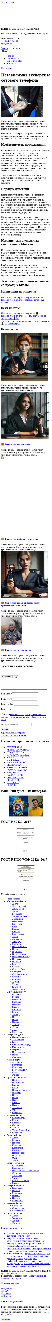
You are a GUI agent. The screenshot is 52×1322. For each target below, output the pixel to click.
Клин (14, 926)
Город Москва (13, 899)
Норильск (16, 1155)
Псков (15, 1055)
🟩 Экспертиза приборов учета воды (19, 539)
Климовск (17, 924)
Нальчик (16, 1198)
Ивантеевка (17, 921)
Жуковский (17, 919)
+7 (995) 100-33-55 (9, 41)
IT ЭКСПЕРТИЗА (15, 752)
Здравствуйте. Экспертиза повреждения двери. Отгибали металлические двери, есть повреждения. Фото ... (28, 1263)
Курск (15, 1012)
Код (15, 677)
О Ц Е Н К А (13, 760)
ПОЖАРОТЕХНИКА (17, 770)
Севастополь (18, 1208)
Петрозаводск (18, 1052)
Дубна (15, 911)
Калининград (18, 1047)
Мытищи (16, 944)
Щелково (16, 987)
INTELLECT (13, 782)
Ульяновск (17, 1107)
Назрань (16, 1195)
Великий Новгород (21, 1044)
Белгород (16, 994)
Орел (14, 1017)
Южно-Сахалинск (20, 1180)
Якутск (15, 1183)
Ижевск (16, 1080)
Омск (14, 1158)
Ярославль (17, 1032)
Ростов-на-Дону (19, 1070)
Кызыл (15, 1150)
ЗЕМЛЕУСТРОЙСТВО (18, 757)
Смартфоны (6, 68)
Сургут (15, 1125)
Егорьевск (17, 914)
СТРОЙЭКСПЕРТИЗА (18, 755)
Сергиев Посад (19, 969)
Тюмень (16, 1127)
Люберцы (16, 941)
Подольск (16, 959)
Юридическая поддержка (13, 732)
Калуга (15, 1007)
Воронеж (16, 1002)
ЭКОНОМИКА (14, 765)
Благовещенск (19, 1165)
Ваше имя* (6, 699)
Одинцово (17, 951)
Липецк (16, 1014)
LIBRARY (12, 785)
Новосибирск (18, 1153)
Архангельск (18, 1039)
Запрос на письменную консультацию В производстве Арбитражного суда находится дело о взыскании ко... (29, 1248)
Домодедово (18, 909)
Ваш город (6, 709)
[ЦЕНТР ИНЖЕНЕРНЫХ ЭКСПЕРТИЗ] (12, 24)
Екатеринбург (18, 1117)
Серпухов (16, 972)
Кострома (16, 1009)
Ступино (16, 977)
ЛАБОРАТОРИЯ (15, 775)
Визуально (6, 677)
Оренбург (16, 1092)
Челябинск (17, 1133)
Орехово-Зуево (19, 954)
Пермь (15, 1097)
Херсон (15, 1216)
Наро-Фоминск (19, 946)
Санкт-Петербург (20, 1037)
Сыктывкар (17, 1057)
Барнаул (16, 1140)
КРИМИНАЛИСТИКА (18, 750)
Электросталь (18, 989)
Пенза (15, 1095)
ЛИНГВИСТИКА (15, 777)
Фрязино (16, 979)
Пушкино (16, 961)
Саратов (16, 1105)
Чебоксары (17, 1112)
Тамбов (15, 1024)
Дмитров (16, 904)
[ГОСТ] (26, 853)
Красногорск (18, 934)
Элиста (15, 1075)
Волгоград (17, 1065)
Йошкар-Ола (18, 1082)
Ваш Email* (6, 694)
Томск (15, 1160)
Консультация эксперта (12, 1228)
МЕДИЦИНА (13, 772)
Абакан (15, 1138)
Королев (16, 931)
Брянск (15, 997)
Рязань (15, 1019)
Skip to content (7, 2)
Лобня (15, 936)
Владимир (17, 999)
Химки (15, 982)
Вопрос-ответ (13, 58)
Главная (10, 56)
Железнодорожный (21, 916)
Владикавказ (18, 1188)
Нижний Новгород (21, 1090)
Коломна (16, 929)
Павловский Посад (21, 956)
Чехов (15, 984)
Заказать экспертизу (10, 48)
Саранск (16, 1102)
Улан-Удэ (16, 1173)
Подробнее (6, 1314)
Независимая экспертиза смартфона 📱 (19, 313)
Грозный (16, 1190)
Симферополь (18, 1210)
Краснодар (17, 1067)
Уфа (14, 1110)
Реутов (15, 966)
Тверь (15, 1027)
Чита (14, 1178)
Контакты (11, 63)
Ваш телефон (7, 704)
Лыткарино (17, 939)
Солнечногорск (19, 974)
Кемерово (16, 1145)
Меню (4, 51)
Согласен (6, 1319)
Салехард (16, 1122)
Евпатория (17, 1205)
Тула (14, 1029)
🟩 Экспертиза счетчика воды (16, 650)
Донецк (15, 1221)
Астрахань (17, 1062)
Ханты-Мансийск (20, 1130)
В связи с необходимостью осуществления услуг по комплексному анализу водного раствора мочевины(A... (26, 1241)
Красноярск (17, 1148)
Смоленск (17, 1022)
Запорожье (17, 1218)
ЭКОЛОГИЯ (13, 780)
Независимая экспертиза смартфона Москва (22, 297)
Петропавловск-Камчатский (25, 1170)
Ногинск (16, 949)
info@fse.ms (6, 43)
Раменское (17, 964)
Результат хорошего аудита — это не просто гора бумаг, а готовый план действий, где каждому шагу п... (28, 1256)
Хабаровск (17, 1175)
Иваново (16, 1004)
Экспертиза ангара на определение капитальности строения (26, 1234)
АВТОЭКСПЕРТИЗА (17, 767)
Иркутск (16, 1143)
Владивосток (18, 1168)
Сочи (14, 1072)
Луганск (16, 1223)
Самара (15, 1100)
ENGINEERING (14, 747)
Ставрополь (17, 1200)
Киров (15, 1087)
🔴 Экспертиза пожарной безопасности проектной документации (20, 604)
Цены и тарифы (14, 61)
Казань (15, 1085)
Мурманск (17, 1049)
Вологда (16, 1042)
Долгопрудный (19, 906)
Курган (15, 1120)
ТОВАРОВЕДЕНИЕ (16, 762)
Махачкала (17, 1193)
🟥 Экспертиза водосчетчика (15, 444)
